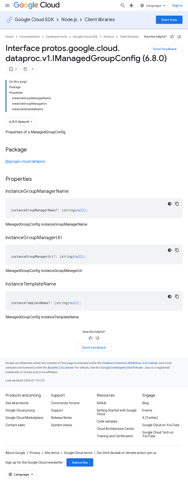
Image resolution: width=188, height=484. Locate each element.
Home (10, 36)
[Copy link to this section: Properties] (37, 179)
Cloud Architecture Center (115, 429)
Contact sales (15, 425)
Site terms (52, 453)
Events (147, 410)
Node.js (69, 19)
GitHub (101, 403)
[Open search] (122, 5)
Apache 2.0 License (60, 367)
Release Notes (61, 418)
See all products (17, 403)
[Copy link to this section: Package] (31, 150)
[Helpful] (172, 36)
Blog (145, 403)
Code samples (107, 421)
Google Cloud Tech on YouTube (158, 434)
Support (57, 410)
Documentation (29, 36)
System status (61, 425)
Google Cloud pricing (20, 410)
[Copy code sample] (177, 203)
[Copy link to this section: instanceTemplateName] (60, 284)
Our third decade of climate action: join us (126, 453)
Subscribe (80, 462)
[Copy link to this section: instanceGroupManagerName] (73, 191)
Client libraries (100, 19)
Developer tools (56, 36)
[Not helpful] (179, 36)
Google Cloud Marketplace (24, 418)
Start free (169, 20)
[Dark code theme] (169, 203)
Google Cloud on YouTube (161, 425)
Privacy (35, 453)
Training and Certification (115, 436)
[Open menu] (7, 5)
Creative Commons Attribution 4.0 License (130, 363)
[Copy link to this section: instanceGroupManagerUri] (66, 238)
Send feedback (165, 49)
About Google (15, 453)
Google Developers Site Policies (121, 367)
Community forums (65, 403)
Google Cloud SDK (34, 19)
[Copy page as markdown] (25, 69)
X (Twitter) (150, 418)
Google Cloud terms (78, 453)
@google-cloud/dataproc (26, 161)
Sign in (177, 5)
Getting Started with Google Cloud (117, 412)
